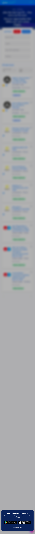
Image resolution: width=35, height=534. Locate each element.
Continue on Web (17, 527)
